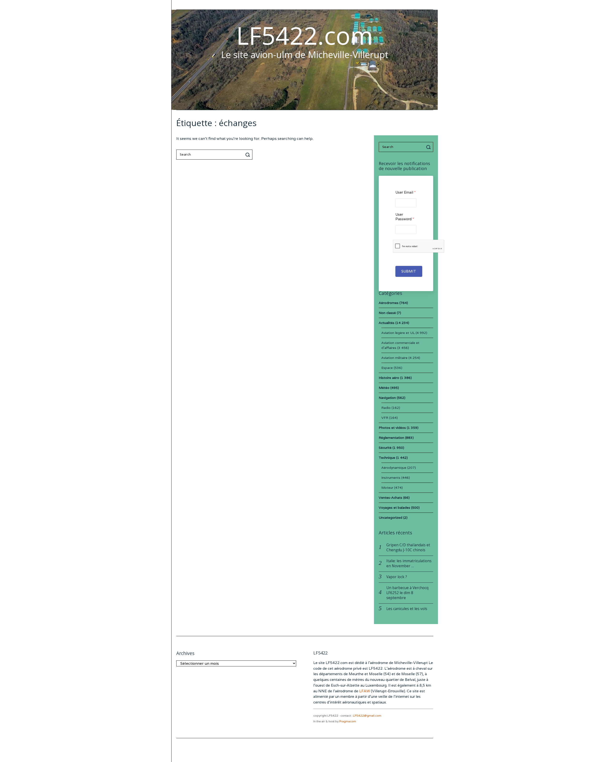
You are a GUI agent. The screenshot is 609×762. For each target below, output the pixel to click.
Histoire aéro (389, 378)
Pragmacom (347, 721)
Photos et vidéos (392, 427)
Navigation (387, 398)
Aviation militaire (394, 358)
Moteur (387, 487)
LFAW (364, 691)
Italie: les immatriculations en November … (409, 563)
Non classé (387, 313)
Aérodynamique (393, 467)
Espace (387, 368)
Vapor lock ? (396, 576)
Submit (408, 271)
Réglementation (391, 437)
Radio (386, 407)
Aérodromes (388, 303)
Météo (384, 388)
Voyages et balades (394, 507)
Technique (387, 457)
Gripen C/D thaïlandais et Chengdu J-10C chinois (408, 547)
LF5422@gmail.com (367, 715)
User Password (404, 216)
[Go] (248, 154)
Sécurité (385, 447)
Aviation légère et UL (398, 333)
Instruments (390, 477)
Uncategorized (390, 517)
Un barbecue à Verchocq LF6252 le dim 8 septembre (407, 592)
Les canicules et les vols (406, 608)
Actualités (386, 323)
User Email (405, 192)
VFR (384, 417)
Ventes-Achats (390, 497)
